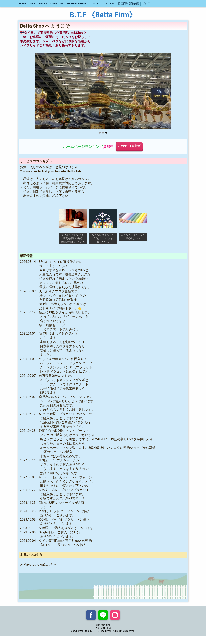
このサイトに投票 (129, 146)
